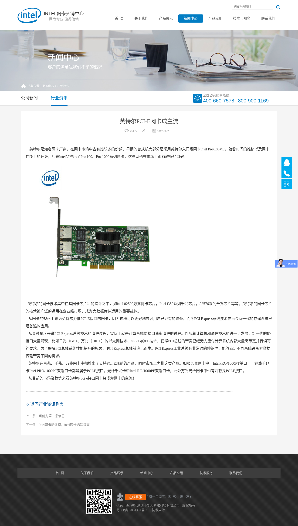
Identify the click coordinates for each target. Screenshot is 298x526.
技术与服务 (242, 18)
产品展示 (166, 18)
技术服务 (206, 473)
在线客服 (135, 497)
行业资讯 (64, 86)
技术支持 (158, 510)
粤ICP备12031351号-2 (131, 510)
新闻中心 (191, 18)
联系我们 (268, 18)
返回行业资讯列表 (45, 404)
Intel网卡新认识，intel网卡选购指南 (58, 425)
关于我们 (141, 18)
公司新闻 (29, 98)
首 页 (119, 18)
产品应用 (215, 18)
